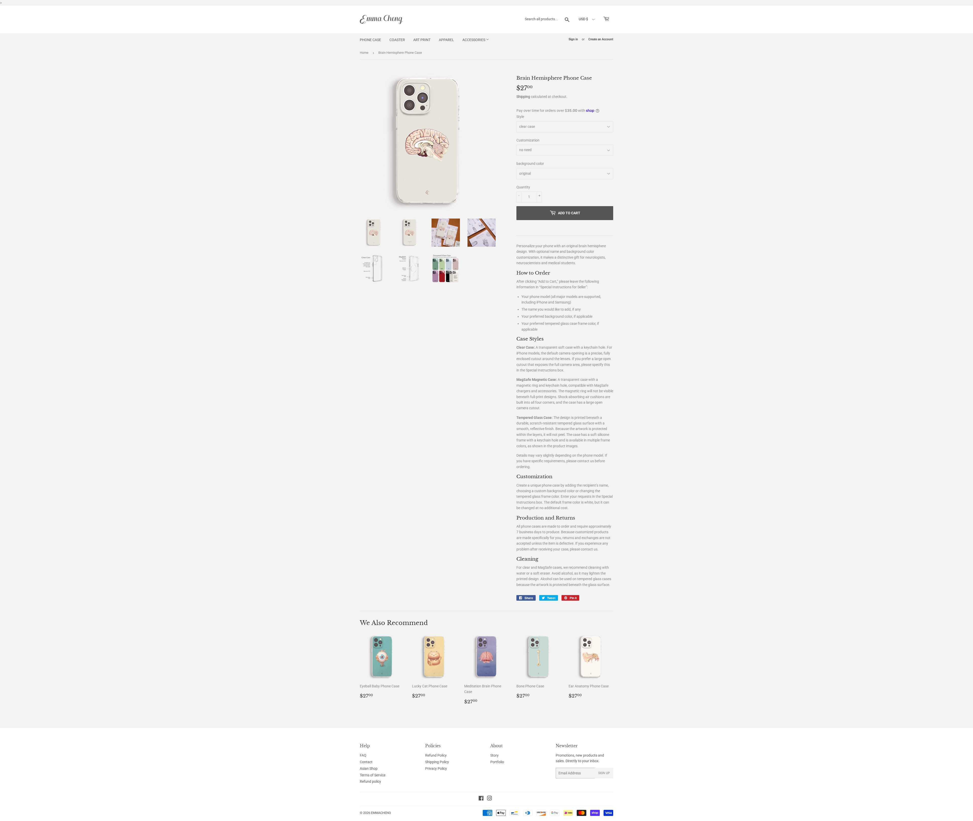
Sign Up (604, 773)
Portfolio (497, 762)
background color (530, 164)
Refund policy (370, 781)
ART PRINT (422, 40)
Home (364, 53)
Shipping (523, 97)
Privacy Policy (436, 768)
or (583, 39)
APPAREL (446, 40)
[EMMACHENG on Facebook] (481, 799)
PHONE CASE (370, 40)
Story (494, 755)
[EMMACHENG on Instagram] (489, 799)
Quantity (523, 187)
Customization (527, 140)
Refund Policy (436, 755)
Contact (366, 762)
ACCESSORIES (474, 40)
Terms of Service (372, 775)
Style (520, 117)
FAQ (363, 755)
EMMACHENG (381, 813)
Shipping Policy (437, 762)
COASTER (397, 40)
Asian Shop (369, 768)
